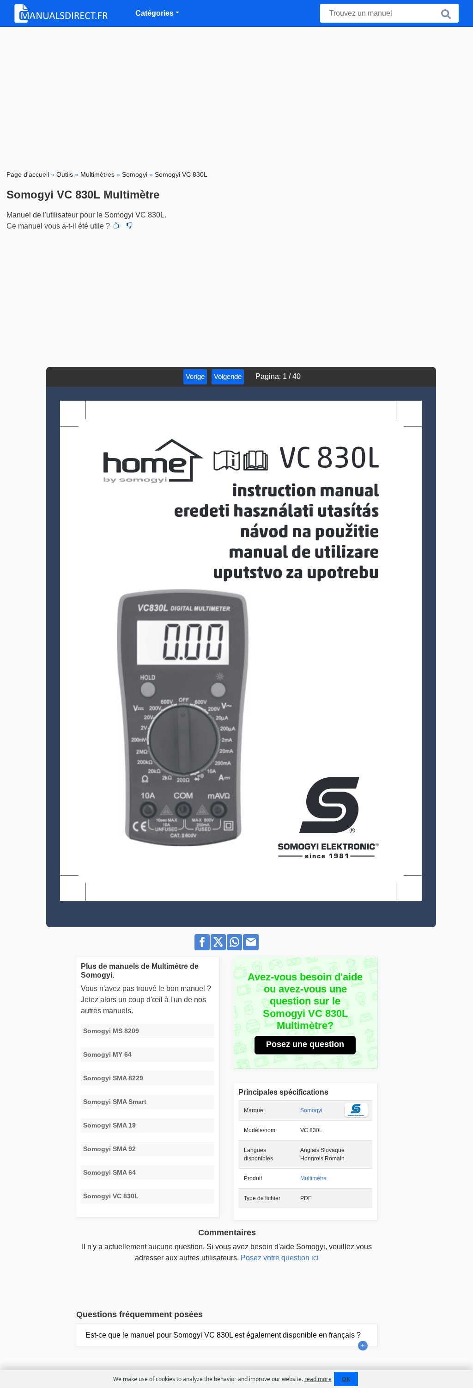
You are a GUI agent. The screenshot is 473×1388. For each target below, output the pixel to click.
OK (346, 1379)
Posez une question (305, 1044)
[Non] (129, 226)
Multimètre (313, 1178)
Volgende (228, 376)
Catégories (154, 13)
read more (318, 1379)
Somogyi (311, 1110)
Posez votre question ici (280, 1258)
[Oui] (116, 226)
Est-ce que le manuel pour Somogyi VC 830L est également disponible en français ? (223, 1335)
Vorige (195, 376)
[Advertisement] (236, 96)
